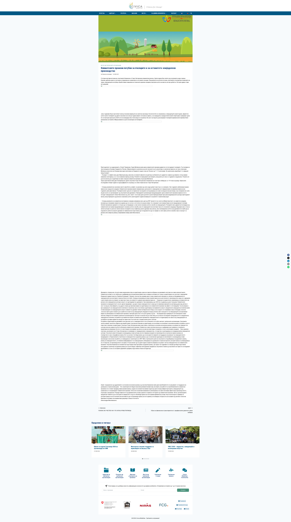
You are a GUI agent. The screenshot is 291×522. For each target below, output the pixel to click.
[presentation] (108, 434)
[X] (288, 258)
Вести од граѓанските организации (111, 65)
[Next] (197, 442)
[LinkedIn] (288, 261)
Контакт (173, 13)
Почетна (102, 13)
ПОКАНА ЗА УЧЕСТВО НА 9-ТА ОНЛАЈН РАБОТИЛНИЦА (114, 409)
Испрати (183, 490)
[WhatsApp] (288, 267)
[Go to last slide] (94, 442)
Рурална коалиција (107, 74)
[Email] (288, 264)
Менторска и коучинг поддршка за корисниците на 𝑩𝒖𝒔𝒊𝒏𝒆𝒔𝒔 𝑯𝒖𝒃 (142, 447)
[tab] (142, 458)
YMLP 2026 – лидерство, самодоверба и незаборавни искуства (181, 447)
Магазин (134, 13)
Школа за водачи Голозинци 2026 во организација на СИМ (106, 447)
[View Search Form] (191, 13)
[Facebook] (288, 255)
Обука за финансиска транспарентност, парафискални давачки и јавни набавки (172, 410)
